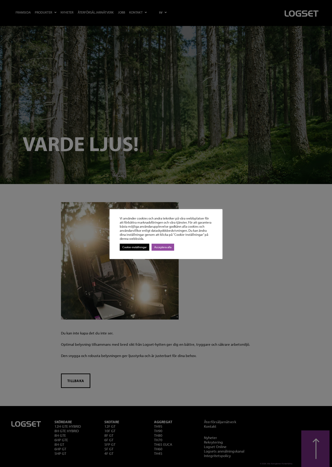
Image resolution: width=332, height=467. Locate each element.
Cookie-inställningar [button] (134, 247)
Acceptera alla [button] (162, 247)
